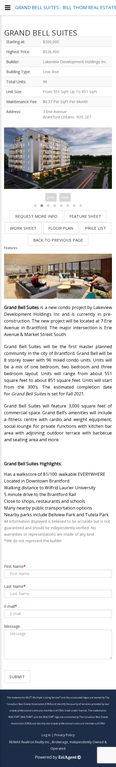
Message (12, 626)
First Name (13, 566)
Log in (46, 735)
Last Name (13, 586)
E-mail (9, 606)
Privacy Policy (64, 735)
